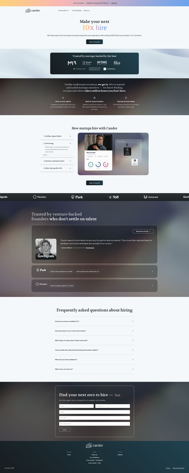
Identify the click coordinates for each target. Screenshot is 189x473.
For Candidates (77, 10)
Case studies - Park (94, 463)
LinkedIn (120, 454)
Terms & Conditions (178, 468)
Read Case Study (142, 231)
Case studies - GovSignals (94, 460)
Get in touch (94, 42)
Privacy (168, 468)
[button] (64, 10)
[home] (33, 10)
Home (69, 454)
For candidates (94, 457)
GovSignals (90, 248)
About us (87, 10)
